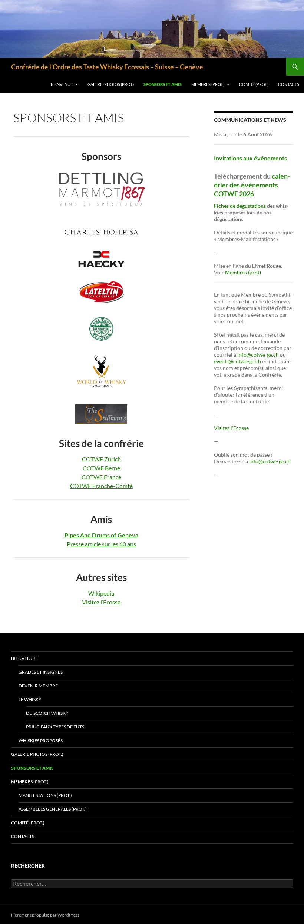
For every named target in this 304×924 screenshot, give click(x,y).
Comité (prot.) (253, 84)
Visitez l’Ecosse (101, 602)
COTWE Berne (101, 467)
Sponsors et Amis (162, 84)
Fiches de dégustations (240, 206)
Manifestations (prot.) (45, 795)
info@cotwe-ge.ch (258, 354)
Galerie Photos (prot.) (110, 84)
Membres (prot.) (207, 84)
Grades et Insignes (41, 672)
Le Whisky (30, 699)
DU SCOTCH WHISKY (47, 713)
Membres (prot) (243, 272)
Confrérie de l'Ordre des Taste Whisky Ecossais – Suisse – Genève (107, 67)
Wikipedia (101, 593)
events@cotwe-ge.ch (237, 361)
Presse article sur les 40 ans (101, 543)
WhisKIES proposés (41, 740)
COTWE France (101, 476)
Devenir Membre (38, 685)
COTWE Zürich (101, 459)
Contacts (288, 84)
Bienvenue (62, 84)
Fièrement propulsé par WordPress (45, 915)
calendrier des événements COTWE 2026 (252, 185)
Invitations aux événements (250, 157)
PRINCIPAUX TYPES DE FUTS (55, 727)
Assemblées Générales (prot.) (53, 809)
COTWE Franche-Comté (101, 485)
